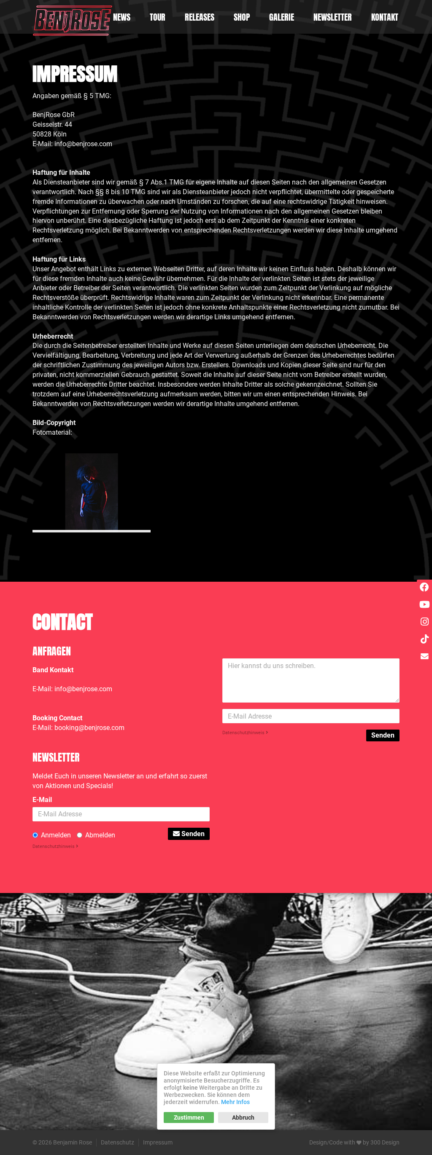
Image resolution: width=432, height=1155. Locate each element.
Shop (242, 17)
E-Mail (42, 800)
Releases (199, 17)
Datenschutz (117, 1142)
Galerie (281, 17)
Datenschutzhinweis (244, 732)
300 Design (385, 1142)
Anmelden (56, 835)
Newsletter (332, 17)
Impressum (158, 1142)
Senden (382, 735)
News (121, 17)
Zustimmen (189, 1117)
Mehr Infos (235, 1102)
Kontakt (384, 17)
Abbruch (243, 1117)
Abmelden (100, 835)
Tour (157, 17)
